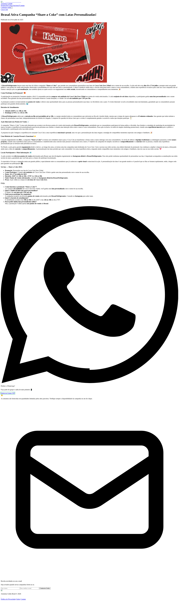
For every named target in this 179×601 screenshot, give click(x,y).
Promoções (4, 5)
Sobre (18, 599)
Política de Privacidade (8, 599)
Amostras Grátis (6, 4)
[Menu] (12, 8)
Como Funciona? (13, 5)
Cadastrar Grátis (45, 588)
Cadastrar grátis (6, 7)
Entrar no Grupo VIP (8, 393)
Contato (22, 5)
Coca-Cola (4, 9)
